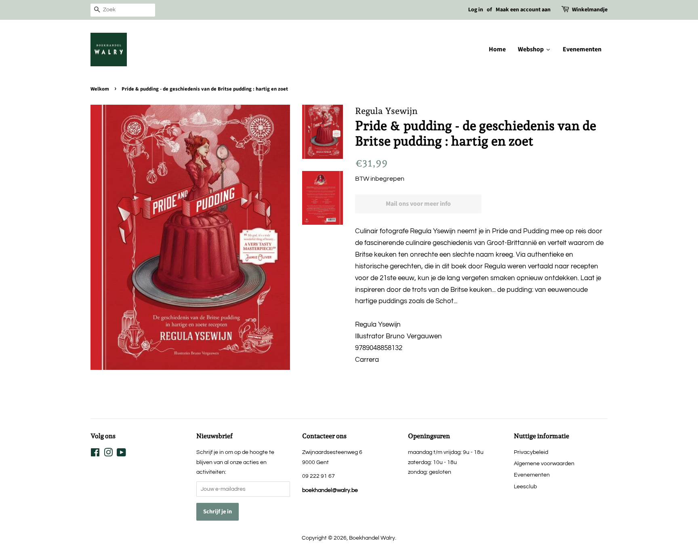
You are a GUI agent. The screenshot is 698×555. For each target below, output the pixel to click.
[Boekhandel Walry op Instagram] (108, 454)
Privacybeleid (531, 452)
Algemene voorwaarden (544, 463)
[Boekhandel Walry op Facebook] (95, 454)
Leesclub (525, 486)
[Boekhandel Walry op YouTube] (121, 454)
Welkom (99, 89)
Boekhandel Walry (372, 538)
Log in (475, 10)
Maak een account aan (523, 10)
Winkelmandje (590, 10)
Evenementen (532, 475)
